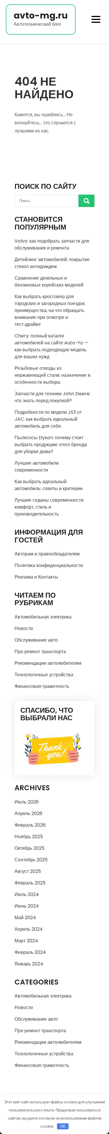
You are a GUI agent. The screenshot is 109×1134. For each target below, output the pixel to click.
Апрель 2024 (29, 929)
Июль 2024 (27, 894)
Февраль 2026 (30, 825)
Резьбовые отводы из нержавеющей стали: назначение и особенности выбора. (52, 375)
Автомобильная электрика (43, 617)
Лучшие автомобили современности (37, 466)
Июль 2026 (27, 802)
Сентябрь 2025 (31, 859)
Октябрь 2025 (29, 848)
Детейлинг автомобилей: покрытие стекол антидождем (52, 263)
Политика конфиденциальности (49, 565)
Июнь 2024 (27, 906)
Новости (24, 628)
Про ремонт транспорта (40, 651)
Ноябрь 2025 (29, 836)
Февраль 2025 (30, 883)
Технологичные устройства (44, 674)
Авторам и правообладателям (47, 554)
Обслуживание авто (36, 640)
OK (63, 1126)
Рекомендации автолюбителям (48, 663)
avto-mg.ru (41, 15)
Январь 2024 (29, 964)
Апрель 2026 (28, 813)
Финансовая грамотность (42, 686)
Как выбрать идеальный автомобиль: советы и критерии (49, 485)
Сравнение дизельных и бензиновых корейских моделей (49, 281)
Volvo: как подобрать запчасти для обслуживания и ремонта (52, 244)
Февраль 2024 (30, 952)
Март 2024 (26, 940)
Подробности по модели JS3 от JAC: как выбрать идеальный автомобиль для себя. (48, 419)
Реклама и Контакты (36, 577)
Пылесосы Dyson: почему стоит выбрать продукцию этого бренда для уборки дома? (51, 444)
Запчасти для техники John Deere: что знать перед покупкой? (52, 397)
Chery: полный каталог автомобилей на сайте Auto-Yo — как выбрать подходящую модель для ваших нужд (51, 346)
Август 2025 (28, 871)
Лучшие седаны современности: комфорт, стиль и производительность (49, 507)
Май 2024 (25, 917)
